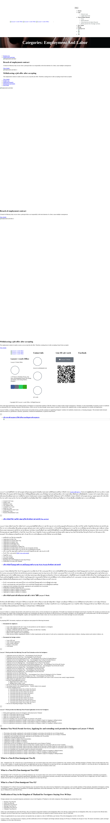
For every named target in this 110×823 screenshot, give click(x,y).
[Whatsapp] (96, 3)
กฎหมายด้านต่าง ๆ (75, 492)
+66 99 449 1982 (38, 3)
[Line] (93, 3)
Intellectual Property (8, 82)
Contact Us (81, 29)
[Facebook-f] (90, 3)
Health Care (6, 81)
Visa (82, 19)
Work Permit (85, 20)
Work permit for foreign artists (90, 24)
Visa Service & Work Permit (89, 22)
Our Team (81, 25)
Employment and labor (9, 57)
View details (6, 68)
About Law (84, 14)
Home (79, 11)
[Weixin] (100, 3)
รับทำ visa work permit (23, 553)
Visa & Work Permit (84, 17)
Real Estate (6, 85)
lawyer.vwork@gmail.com (20, 3)
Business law (6, 56)
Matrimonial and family (9, 83)
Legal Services (85, 16)
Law (79, 12)
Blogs (79, 27)
